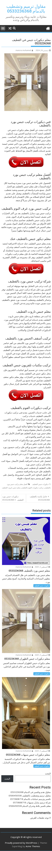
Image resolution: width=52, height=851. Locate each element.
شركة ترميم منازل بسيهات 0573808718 (32, 802)
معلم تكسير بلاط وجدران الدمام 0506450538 (30, 805)
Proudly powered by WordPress (21, 842)
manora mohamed (23, 50)
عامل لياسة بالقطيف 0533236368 (40, 498)
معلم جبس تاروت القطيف (11, 487)
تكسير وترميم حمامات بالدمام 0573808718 (30, 799)
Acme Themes (33, 846)
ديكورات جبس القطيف (40, 484)
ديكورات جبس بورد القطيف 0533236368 (13, 498)
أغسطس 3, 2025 (41, 567)
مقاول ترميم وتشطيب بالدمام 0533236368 (26, 9)
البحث (48, 773)
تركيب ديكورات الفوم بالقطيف (32, 487)
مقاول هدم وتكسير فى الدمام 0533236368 (31, 792)
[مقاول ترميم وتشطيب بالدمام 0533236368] (48, 28)
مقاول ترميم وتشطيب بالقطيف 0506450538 (30, 795)
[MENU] (3, 28)
